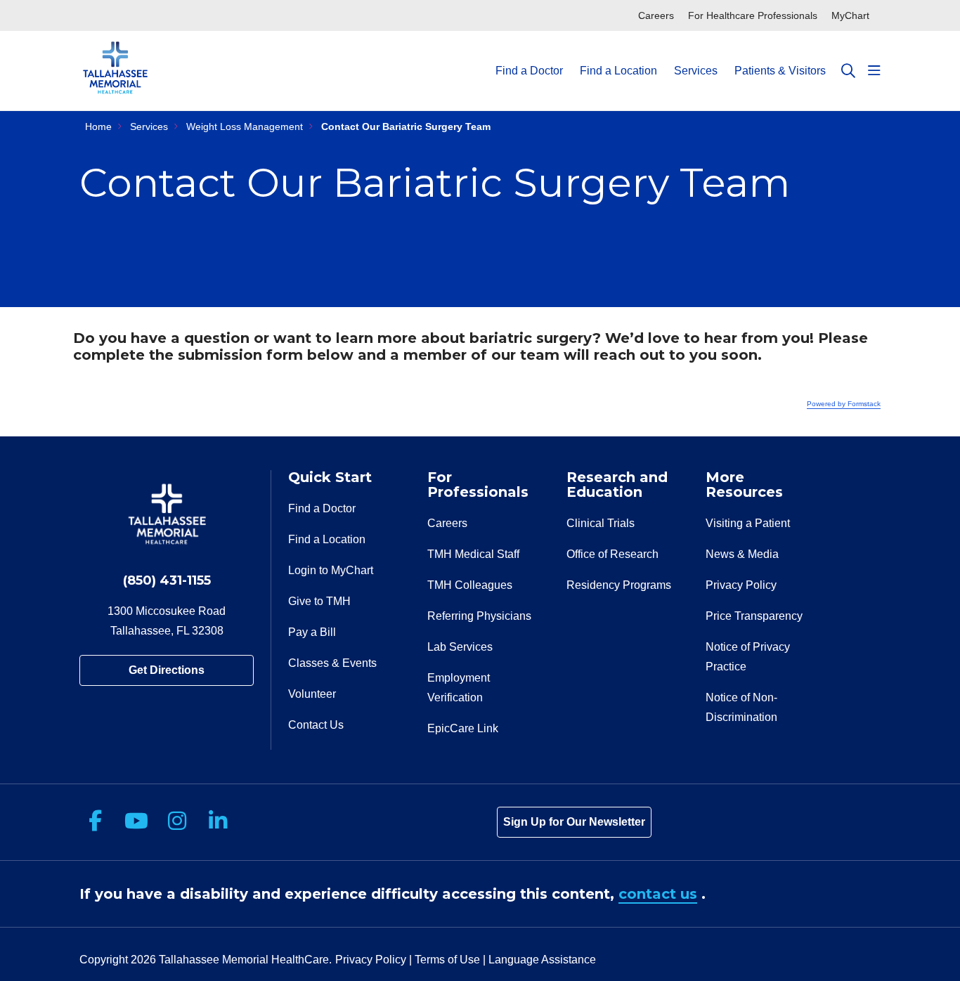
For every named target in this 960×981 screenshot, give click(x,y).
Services (696, 71)
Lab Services (460, 647)
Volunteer (312, 694)
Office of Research (612, 554)
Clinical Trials (600, 523)
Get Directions (167, 670)
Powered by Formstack (844, 404)
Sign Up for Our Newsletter (574, 822)
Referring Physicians (479, 616)
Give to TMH (319, 601)
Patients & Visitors (780, 71)
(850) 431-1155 (167, 580)
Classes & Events (332, 663)
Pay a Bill (312, 632)
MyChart (850, 15)
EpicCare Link (462, 728)
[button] (874, 71)
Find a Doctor (529, 71)
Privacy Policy (741, 585)
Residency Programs (618, 585)
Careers (656, 15)
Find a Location (618, 71)
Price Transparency (754, 616)
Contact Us (316, 725)
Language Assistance (542, 960)
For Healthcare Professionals (752, 15)
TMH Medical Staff (473, 554)
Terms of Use (447, 960)
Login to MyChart (330, 570)
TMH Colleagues (469, 585)
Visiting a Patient (748, 523)
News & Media (742, 554)
